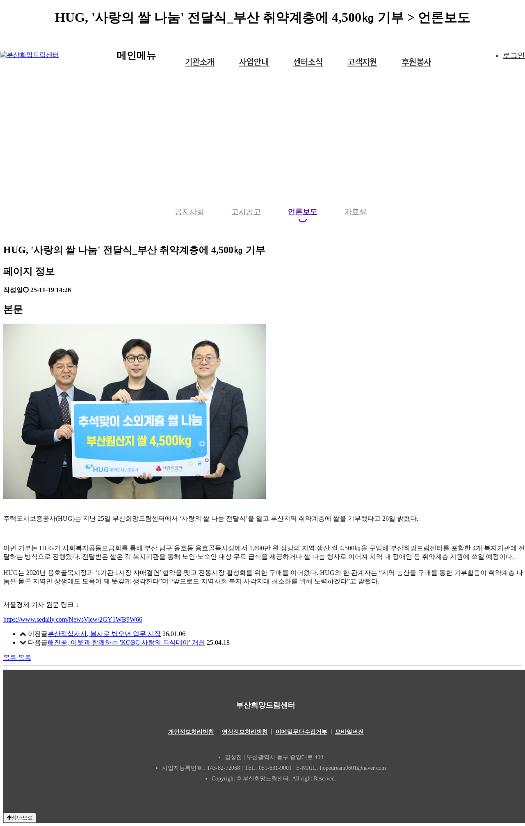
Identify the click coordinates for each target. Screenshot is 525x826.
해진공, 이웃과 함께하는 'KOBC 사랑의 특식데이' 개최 (126, 642)
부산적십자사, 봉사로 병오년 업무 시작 (104, 633)
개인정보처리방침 (191, 732)
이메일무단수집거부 (301, 732)
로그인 (514, 55)
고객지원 (362, 62)
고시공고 (246, 212)
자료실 (356, 212)
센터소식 (308, 62)
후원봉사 (416, 62)
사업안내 (254, 62)
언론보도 (302, 212)
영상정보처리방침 (245, 732)
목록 (17, 657)
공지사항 (189, 212)
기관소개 (200, 62)
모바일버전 (349, 732)
